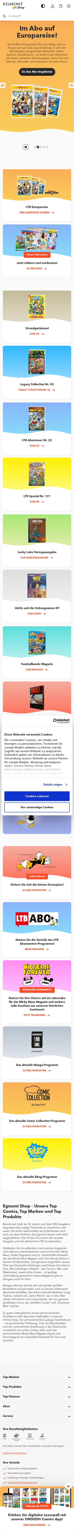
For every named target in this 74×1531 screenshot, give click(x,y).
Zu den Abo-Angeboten (37, 71)
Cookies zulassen (37, 796)
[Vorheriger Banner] (3, 85)
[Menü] (69, 6)
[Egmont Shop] (20, 5)
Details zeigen (52, 784)
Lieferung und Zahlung (15, 1453)
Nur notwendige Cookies (37, 807)
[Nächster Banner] (71, 85)
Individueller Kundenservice (22, 1482)
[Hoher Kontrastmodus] (43, 6)
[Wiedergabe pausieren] (26, 147)
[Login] (53, 6)
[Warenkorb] (61, 6)
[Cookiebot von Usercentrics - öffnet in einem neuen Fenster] (53, 721)
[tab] (35, 147)
